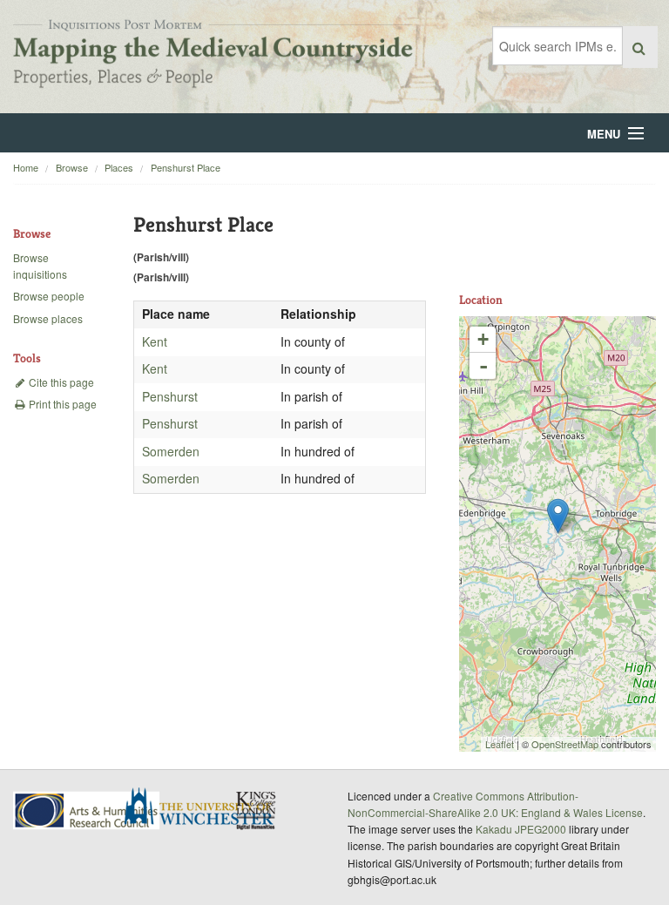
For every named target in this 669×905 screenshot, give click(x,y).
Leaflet (499, 744)
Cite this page (60, 382)
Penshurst (170, 396)
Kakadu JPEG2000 (521, 828)
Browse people (48, 295)
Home (25, 167)
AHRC (87, 810)
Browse (72, 167)
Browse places (48, 318)
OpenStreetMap (564, 744)
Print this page (61, 403)
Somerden (170, 451)
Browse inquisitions (40, 265)
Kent (154, 341)
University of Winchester (206, 808)
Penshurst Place (185, 167)
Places (119, 167)
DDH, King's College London (257, 810)
